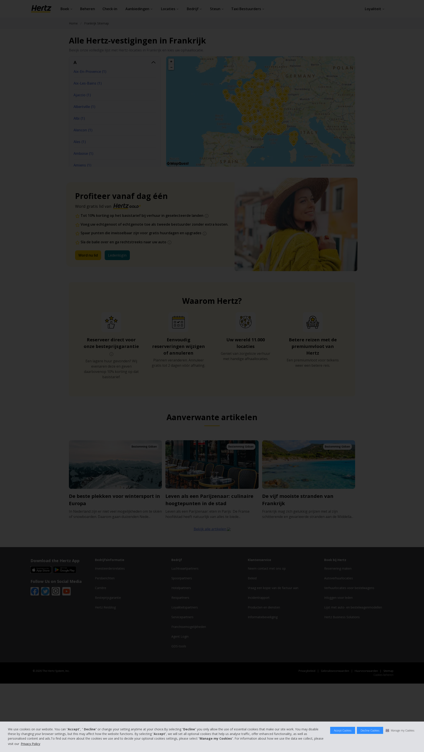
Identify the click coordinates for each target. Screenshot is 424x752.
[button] (400, 730)
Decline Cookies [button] (370, 730)
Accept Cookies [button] (342, 730)
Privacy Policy (30, 744)
